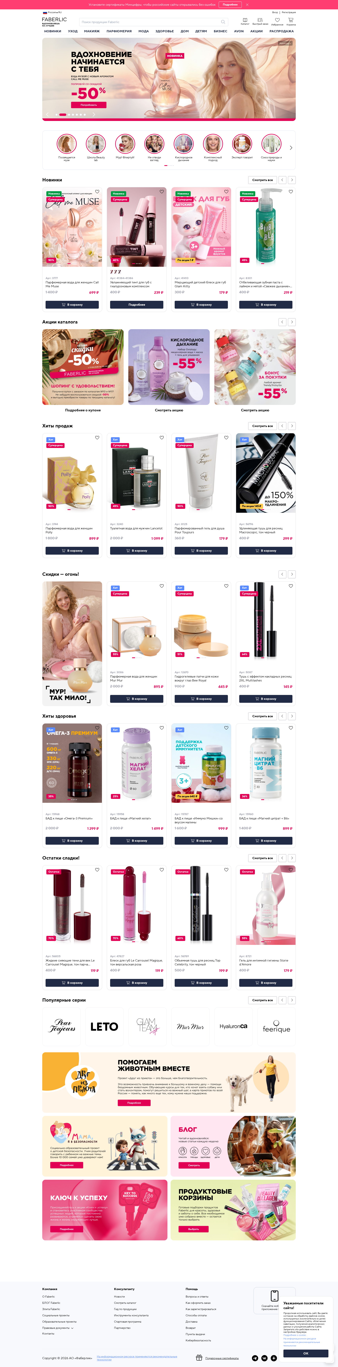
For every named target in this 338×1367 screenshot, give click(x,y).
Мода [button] (143, 31)
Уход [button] (72, 31)
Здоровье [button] (165, 31)
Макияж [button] (92, 31)
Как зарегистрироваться (201, 1309)
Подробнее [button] (137, 305)
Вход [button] (275, 12)
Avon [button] (239, 31)
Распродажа (282, 31)
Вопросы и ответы (197, 1297)
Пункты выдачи (195, 1334)
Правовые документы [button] (56, 1328)
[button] (169, 4)
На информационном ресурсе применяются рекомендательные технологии (137, 1358)
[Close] (247, 4)
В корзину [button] (75, 305)
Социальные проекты (56, 1315)
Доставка (191, 1322)
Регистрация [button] (289, 12)
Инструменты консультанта (131, 1315)
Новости (119, 1297)
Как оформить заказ (198, 1303)
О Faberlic (48, 1297)
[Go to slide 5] (173, 165)
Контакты (48, 1333)
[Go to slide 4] (171, 165)
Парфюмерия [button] (119, 31)
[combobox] (150, 22)
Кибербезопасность (198, 1340)
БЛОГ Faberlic (51, 1303)
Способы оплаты (196, 1315)
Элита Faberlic (51, 1309)
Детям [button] (201, 31)
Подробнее (230, 4)
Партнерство (122, 1328)
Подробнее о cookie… (295, 1335)
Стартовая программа (127, 1322)
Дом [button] (185, 31)
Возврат (191, 1328)
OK (305, 1353)
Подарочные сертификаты (222, 1358)
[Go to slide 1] (165, 165)
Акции (256, 31)
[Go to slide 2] (168, 165)
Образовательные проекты (59, 1322)
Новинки (52, 31)
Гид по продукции (125, 1309)
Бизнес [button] (220, 31)
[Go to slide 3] (170, 165)
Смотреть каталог (125, 1303)
